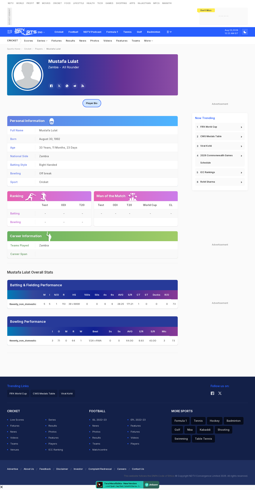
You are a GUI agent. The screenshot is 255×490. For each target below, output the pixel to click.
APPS (132, 3)
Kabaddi (205, 429)
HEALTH (91, 3)
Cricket (59, 31)
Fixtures (57, 40)
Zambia (53, 67)
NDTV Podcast (92, 31)
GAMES (109, 3)
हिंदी (38, 3)
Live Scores (17, 419)
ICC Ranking (56, 449)
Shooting (223, 429)
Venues (14, 449)
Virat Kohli (206, 145)
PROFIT (30, 3)
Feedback (45, 469)
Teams (136, 40)
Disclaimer (62, 469)
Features (122, 40)
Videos (107, 40)
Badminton (153, 31)
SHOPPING (121, 3)
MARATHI (167, 3)
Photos (94, 40)
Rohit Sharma (207, 181)
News (82, 40)
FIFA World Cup (208, 126)
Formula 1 (112, 31)
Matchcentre (99, 449)
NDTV (11, 3)
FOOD (67, 3)
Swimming (181, 438)
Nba (190, 429)
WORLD (20, 3)
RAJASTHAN (144, 3)
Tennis (127, 31)
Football (73, 31)
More (148, 40)
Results (70, 40)
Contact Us (138, 469)
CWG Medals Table (211, 136)
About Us (29, 469)
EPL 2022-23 (138, 419)
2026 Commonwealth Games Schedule (216, 159)
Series (41, 40)
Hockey (215, 420)
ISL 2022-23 (99, 419)
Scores (28, 40)
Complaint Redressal (100, 469)
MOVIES (46, 3)
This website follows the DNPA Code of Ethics (149, 475)
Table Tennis (203, 438)
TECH (100, 3)
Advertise (12, 469)
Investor (78, 469)
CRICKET (57, 3)
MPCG (156, 3)
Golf (139, 31)
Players (39, 49)
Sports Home (13, 49)
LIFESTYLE (78, 3)
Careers (121, 469)
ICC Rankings (207, 172)
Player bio (91, 103)
